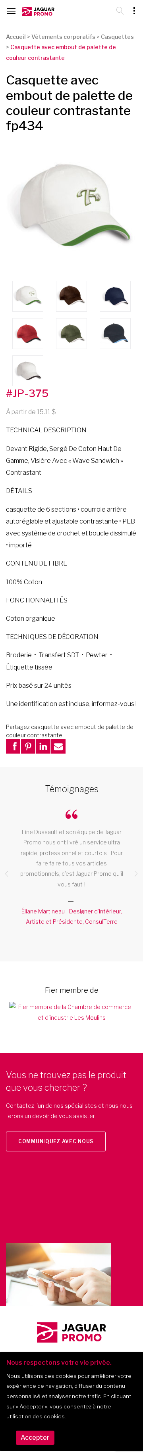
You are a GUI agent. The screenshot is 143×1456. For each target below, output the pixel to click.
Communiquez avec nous (55, 1141)
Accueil (16, 36)
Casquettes (117, 36)
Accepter (35, 1437)
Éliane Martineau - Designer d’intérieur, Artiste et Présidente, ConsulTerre (71, 916)
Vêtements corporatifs (63, 36)
